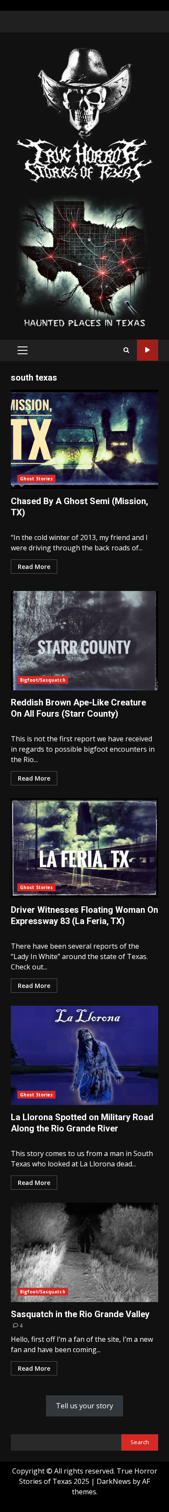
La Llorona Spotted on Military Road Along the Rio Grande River (84, 1055)
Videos (147, 350)
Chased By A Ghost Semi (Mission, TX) (84, 439)
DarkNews (114, 1481)
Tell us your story (84, 1405)
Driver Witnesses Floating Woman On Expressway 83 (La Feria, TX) (84, 848)
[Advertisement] (84, 261)
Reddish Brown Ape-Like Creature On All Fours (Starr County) (84, 640)
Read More (34, 566)
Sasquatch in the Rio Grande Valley (84, 1252)
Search (139, 1442)
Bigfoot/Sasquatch (42, 680)
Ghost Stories (36, 479)
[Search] (126, 350)
